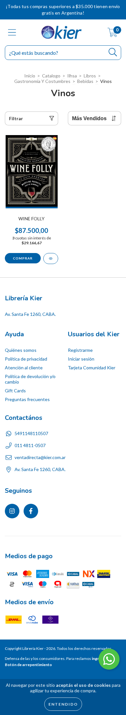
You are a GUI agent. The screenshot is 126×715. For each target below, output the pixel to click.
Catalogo (51, 75)
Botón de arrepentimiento (28, 664)
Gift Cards (15, 390)
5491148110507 (31, 433)
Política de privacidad (26, 359)
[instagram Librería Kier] (12, 511)
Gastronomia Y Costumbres (42, 81)
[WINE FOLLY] (50, 258)
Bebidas (85, 81)
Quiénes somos (21, 350)
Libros (90, 75)
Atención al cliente (24, 367)
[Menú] (12, 32)
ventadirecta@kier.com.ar (40, 457)
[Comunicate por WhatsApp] (109, 659)
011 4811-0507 (30, 445)
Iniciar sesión (81, 359)
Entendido (63, 704)
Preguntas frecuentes (27, 399)
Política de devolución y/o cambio (30, 379)
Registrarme (80, 350)
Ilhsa (72, 75)
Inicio (29, 75)
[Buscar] (113, 52)
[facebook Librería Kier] (31, 511)
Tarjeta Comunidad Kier (91, 367)
